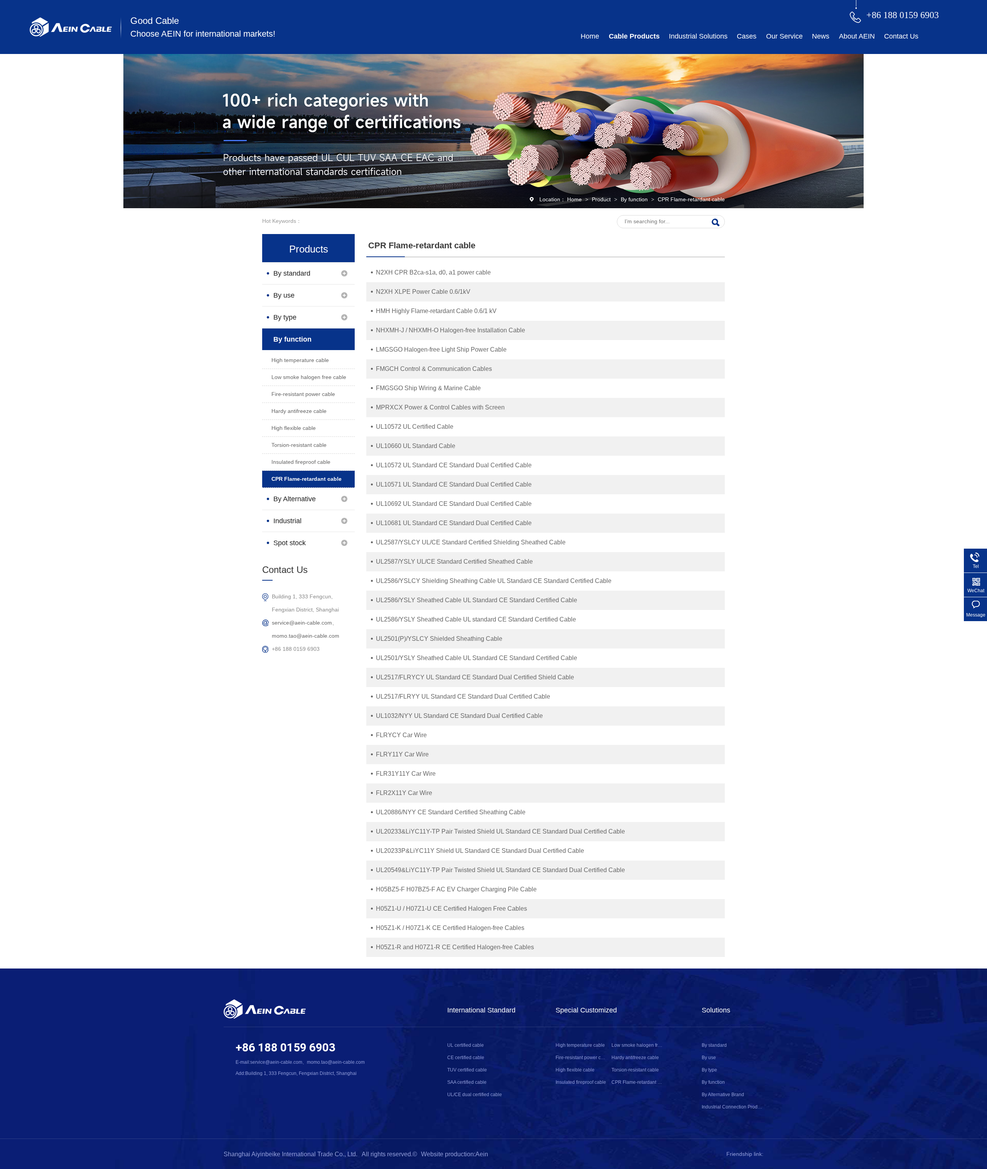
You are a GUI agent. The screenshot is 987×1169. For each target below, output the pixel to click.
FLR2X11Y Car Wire (404, 793)
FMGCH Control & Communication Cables (434, 369)
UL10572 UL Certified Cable (414, 426)
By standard (291, 273)
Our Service (784, 36)
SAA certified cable (467, 1082)
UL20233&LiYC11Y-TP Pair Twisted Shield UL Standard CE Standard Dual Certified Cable (500, 831)
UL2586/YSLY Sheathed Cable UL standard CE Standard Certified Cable (476, 619)
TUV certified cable (467, 1070)
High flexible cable (293, 428)
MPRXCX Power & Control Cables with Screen (440, 407)
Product (602, 199)
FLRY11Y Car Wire (402, 754)
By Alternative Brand (294, 502)
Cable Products (634, 36)
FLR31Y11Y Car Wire (406, 773)
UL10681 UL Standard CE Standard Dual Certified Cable (454, 523)
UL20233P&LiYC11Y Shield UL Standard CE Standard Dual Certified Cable (480, 850)
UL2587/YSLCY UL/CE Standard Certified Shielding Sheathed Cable (471, 542)
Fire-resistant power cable (303, 394)
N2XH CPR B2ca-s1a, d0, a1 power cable (433, 272)
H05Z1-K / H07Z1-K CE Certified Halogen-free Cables (450, 928)
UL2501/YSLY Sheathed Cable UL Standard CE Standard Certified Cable (476, 658)
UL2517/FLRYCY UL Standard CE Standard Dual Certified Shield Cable (475, 677)
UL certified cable (465, 1045)
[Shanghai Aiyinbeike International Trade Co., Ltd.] (71, 35)
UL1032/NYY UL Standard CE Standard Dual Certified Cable (459, 716)
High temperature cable (300, 360)
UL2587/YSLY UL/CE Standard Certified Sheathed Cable (454, 561)
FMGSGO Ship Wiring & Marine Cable (428, 388)
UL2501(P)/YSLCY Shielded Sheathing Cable (439, 638)
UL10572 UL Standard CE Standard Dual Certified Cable (454, 465)
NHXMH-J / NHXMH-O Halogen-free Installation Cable (450, 330)
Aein (481, 1154)
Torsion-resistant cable (299, 445)
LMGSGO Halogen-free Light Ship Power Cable (441, 349)
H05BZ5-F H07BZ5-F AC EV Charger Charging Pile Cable (456, 889)
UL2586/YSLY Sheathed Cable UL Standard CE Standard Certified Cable (476, 600)
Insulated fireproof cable (300, 462)
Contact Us (901, 36)
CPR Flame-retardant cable (691, 199)
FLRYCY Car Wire (401, 735)
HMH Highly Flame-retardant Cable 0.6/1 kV (436, 311)
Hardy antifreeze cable (299, 411)
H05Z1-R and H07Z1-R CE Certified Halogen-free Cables (455, 947)
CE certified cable (465, 1057)
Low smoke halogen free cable (308, 377)
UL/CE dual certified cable (474, 1094)
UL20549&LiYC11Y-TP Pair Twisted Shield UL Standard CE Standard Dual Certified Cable (500, 870)
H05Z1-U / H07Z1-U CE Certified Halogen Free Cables (451, 908)
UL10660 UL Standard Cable (415, 446)
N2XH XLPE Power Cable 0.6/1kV (423, 291)
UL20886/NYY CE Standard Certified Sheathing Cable (451, 812)
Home (590, 36)
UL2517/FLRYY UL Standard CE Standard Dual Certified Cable (463, 696)
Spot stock (289, 543)
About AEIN (857, 36)
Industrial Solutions (698, 36)
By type (284, 317)
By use (284, 295)
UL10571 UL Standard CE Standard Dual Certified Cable (454, 484)
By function (635, 199)
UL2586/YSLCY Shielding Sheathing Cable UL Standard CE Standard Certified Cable (493, 581)
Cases (746, 36)
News (820, 36)
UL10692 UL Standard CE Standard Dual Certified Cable (454, 503)
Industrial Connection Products (290, 524)
